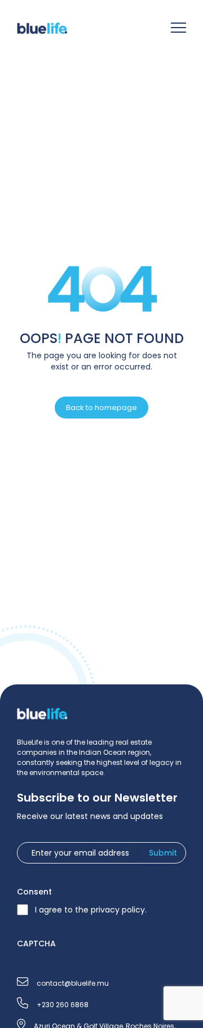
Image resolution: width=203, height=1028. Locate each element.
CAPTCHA (36, 943)
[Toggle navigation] (178, 29)
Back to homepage (101, 407)
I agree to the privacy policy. (91, 909)
